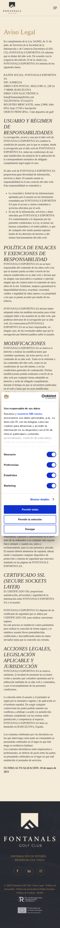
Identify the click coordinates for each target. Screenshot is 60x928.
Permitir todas (30, 509)
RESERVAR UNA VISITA (30, 860)
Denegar (30, 529)
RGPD (40, 893)
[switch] (51, 465)
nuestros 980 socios (30, 413)
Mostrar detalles (40, 499)
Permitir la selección (30, 519)
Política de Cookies (26, 893)
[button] (55, 8)
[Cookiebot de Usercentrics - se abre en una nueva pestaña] (42, 396)
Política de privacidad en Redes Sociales (35, 889)
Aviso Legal (38, 885)
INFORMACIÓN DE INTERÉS (28, 856)
